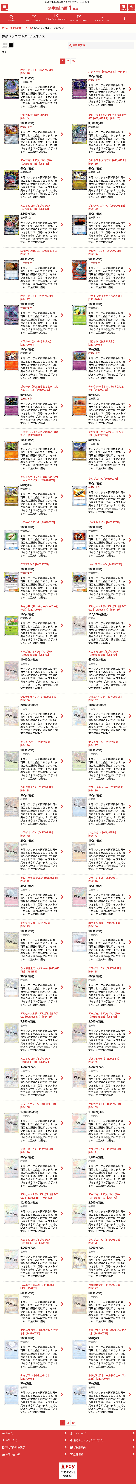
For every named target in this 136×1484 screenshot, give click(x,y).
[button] (4, 7)
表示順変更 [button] (79, 45)
